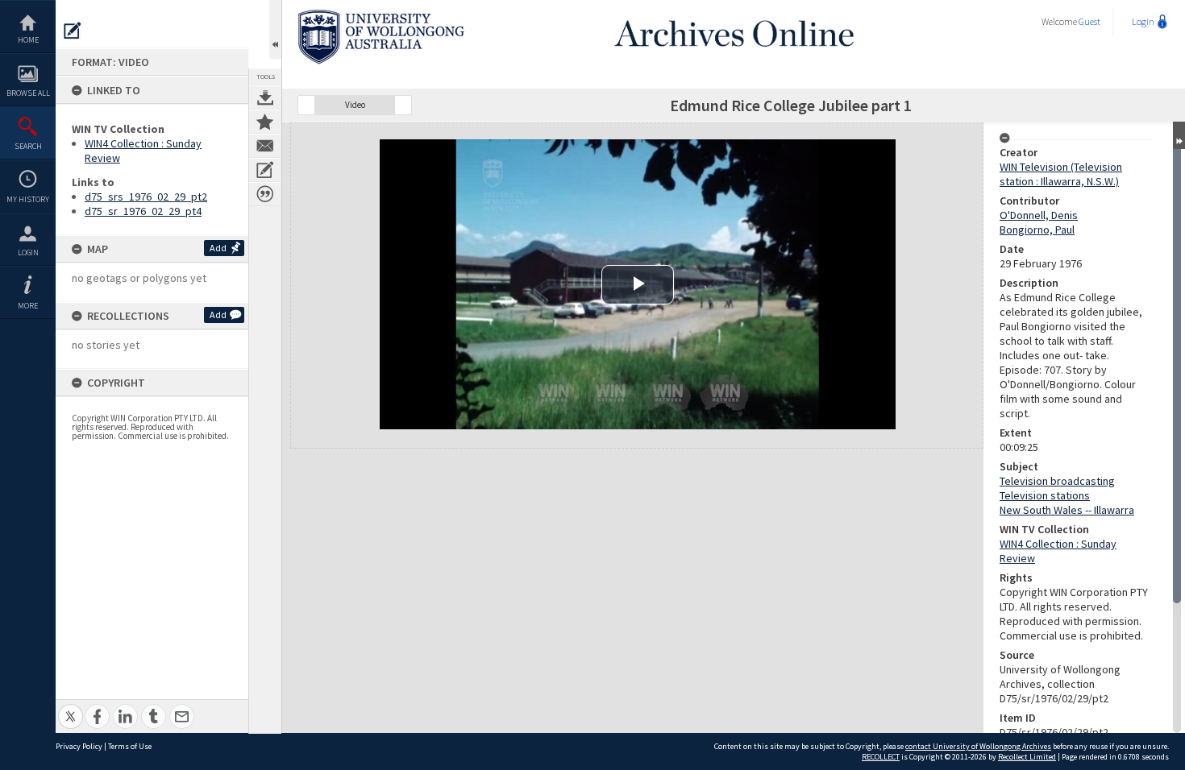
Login (28, 252)
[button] (306, 105)
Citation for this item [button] (265, 194)
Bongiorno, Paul (1037, 229)
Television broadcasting (1057, 481)
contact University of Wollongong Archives (978, 746)
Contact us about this (265, 146)
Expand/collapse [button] (1179, 135)
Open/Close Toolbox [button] (275, 29)
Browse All (28, 93)
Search (28, 146)
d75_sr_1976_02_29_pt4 (143, 211)
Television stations (1045, 495)
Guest (1089, 21)
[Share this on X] (70, 707)
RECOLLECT (881, 756)
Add (218, 248)
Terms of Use (130, 746)
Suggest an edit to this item (72, 30)
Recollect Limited (1027, 756)
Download (265, 97)
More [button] (28, 305)
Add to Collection (265, 122)
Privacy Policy (79, 746)
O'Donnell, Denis (1039, 215)
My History (27, 199)
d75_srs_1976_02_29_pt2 (146, 196)
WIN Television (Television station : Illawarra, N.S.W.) (1061, 173)
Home (28, 40)
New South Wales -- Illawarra (1067, 510)
